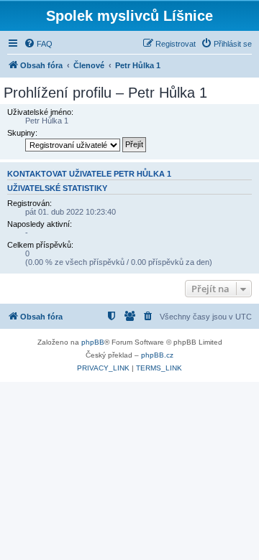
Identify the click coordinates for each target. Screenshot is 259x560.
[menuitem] (38, 43)
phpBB (92, 342)
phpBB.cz (157, 355)
